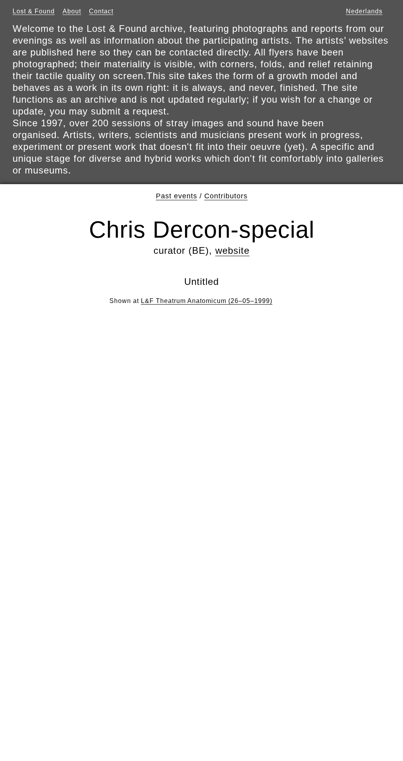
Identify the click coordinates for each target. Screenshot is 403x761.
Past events (176, 196)
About (72, 11)
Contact (101, 11)
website (232, 250)
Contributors (226, 196)
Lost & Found (34, 11)
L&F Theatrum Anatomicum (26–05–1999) (206, 300)
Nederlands (364, 11)
